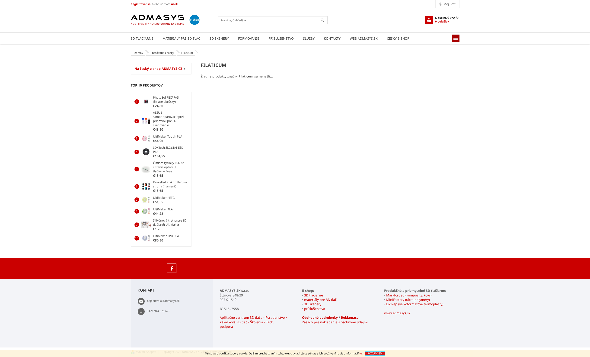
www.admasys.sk (397, 313)
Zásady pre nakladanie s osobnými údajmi (335, 322)
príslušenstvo (314, 308)
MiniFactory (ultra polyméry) (408, 299)
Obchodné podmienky (320, 317)
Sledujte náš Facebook (171, 268)
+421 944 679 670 (158, 311)
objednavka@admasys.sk (163, 301)
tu (360, 353)
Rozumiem (375, 353)
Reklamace (349, 317)
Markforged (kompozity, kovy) (408, 295)
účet (174, 4)
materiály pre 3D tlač (320, 299)
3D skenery (312, 304)
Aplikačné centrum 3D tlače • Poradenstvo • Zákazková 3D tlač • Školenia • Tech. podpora (253, 322)
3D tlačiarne (313, 295)
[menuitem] (142, 38)
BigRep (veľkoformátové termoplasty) (414, 304)
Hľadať (324, 20)
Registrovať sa (140, 4)
